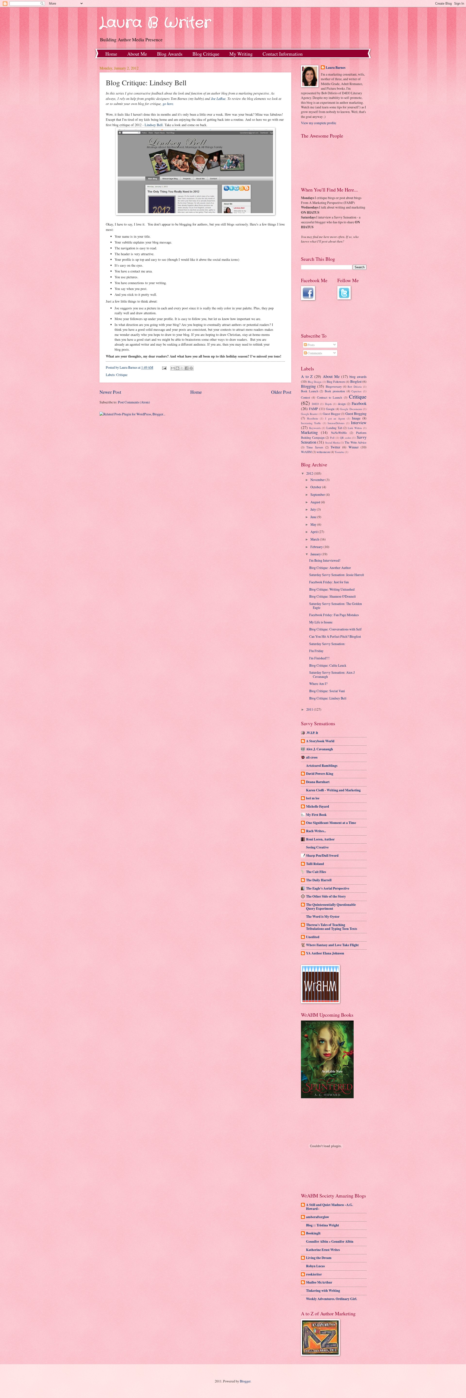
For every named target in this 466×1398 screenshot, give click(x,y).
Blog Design (315, 382)
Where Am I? (318, 683)
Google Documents (351, 409)
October (316, 487)
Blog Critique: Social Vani (327, 691)
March (315, 539)
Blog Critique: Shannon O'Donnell (332, 596)
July (313, 509)
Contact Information (283, 54)
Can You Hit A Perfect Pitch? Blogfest (335, 636)
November (317, 479)
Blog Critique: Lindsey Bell (327, 698)
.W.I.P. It (312, 732)
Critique (121, 374)
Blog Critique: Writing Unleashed (332, 589)
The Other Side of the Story (326, 896)
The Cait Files (316, 871)
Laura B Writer (155, 23)
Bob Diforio (355, 386)
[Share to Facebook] (186, 368)
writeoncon (323, 452)
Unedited (312, 937)
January (316, 554)
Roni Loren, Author (320, 839)
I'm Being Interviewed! (325, 560)
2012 (310, 473)
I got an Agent (335, 418)
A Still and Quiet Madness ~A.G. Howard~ (329, 1206)
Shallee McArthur (319, 1282)
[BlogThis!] (177, 368)
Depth (328, 404)
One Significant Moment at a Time (331, 822)
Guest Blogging (355, 413)
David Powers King (319, 773)
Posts (311, 344)
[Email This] (172, 368)
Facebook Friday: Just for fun (329, 582)
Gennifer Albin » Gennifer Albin (329, 1241)
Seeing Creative (317, 847)
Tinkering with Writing (323, 1290)
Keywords (315, 428)
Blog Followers (336, 382)
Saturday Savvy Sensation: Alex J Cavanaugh (332, 674)
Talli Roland (315, 863)
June (313, 517)
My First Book (316, 814)
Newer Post (110, 392)
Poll (332, 437)
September (318, 494)
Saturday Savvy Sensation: (327, 643)
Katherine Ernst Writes (323, 1249)
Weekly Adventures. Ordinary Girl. (331, 1298)
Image (356, 418)
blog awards (358, 376)
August (315, 502)
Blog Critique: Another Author (330, 567)
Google (330, 409)
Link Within (355, 428)
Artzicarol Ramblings (321, 765)
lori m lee (312, 798)
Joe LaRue (218, 98)
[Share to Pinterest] (191, 368)
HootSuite (312, 418)
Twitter (335, 447)
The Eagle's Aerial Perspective (327, 888)
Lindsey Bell (154, 124)
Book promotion (335, 391)
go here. (168, 103)
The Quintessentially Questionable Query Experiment (331, 906)
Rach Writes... (316, 831)
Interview (358, 422)
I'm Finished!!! (319, 658)
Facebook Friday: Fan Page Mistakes (334, 614)
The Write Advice (355, 442)
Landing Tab (334, 428)
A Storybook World (320, 741)
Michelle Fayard (317, 806)
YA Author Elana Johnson (325, 953)
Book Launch (309, 391)
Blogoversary (334, 386)
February (317, 546)
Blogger (245, 1381)
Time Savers (314, 447)
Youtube (339, 452)
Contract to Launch (329, 397)
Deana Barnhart (318, 781)
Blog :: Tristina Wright (322, 1225)
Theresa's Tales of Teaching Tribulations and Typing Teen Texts (331, 926)
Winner (354, 447)
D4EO (315, 404)
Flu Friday (316, 650)
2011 (310, 709)
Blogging (308, 386)
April (314, 531)
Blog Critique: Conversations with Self (335, 629)
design (342, 404)
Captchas (356, 391)
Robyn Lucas (315, 1266)
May (313, 524)
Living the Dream (319, 1257)
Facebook (359, 403)
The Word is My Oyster (323, 916)
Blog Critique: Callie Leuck (327, 665)
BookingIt (313, 1233)
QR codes (345, 437)
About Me (137, 54)
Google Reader (309, 414)
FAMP (313, 408)
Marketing (309, 432)
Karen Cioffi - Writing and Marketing (333, 790)
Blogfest (356, 381)
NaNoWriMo (339, 433)
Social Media (332, 442)
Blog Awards (170, 54)
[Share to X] (182, 368)
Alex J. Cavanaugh (319, 749)
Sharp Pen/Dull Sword (322, 855)
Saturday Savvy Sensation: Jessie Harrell (336, 574)
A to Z (307, 376)
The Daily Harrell (319, 880)
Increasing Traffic (311, 423)
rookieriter (314, 1274)
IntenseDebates (336, 423)
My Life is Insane (321, 622)
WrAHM (306, 452)
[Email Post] (164, 367)
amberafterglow (317, 1217)
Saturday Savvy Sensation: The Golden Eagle (335, 605)
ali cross (311, 757)
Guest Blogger (331, 414)
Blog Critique (205, 54)
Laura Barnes (335, 67)
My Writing (241, 54)
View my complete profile (318, 123)
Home (111, 54)
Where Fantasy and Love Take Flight (332, 945)
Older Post (281, 392)
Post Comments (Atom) (134, 402)
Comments (314, 353)
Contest (305, 397)
